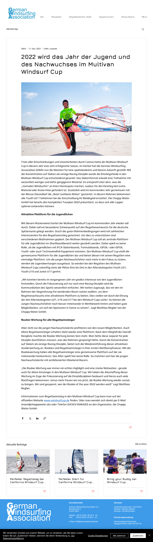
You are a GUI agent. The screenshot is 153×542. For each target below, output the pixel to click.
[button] (142, 29)
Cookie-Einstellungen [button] (98, 535)
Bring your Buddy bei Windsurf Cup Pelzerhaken (121, 480)
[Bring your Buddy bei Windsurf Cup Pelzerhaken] (125, 462)
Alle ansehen (141, 444)
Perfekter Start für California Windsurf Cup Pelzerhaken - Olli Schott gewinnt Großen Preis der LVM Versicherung (76, 480)
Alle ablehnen (119, 535)
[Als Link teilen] (44, 418)
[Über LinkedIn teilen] (37, 418)
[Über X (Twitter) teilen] (30, 418)
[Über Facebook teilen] (22, 418)
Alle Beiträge (12, 29)
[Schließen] (149, 535)
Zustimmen (138, 535)
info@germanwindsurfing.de (86, 522)
